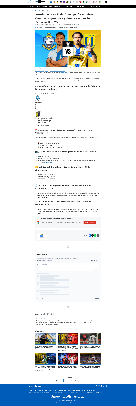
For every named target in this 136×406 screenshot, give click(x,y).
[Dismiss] (98, 222)
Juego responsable (45, 392)
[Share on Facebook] (90, 235)
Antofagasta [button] (58, 381)
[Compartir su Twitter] (47, 314)
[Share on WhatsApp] (95, 235)
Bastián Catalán (40, 319)
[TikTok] (104, 386)
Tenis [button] (50, 6)
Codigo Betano (99, 392)
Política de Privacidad (57, 392)
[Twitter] (99, 386)
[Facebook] (96, 386)
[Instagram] (101, 386)
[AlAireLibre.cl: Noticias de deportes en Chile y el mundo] (34, 386)
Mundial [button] (44, 6)
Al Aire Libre (48, 162)
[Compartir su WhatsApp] (51, 314)
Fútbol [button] (38, 6)
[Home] (37, 2)
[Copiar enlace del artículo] (54, 314)
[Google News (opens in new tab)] (42, 236)
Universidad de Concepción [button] (73, 381)
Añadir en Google (89, 222)
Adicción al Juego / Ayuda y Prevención (75, 392)
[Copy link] (98, 235)
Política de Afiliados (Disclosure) (76, 390)
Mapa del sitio (90, 392)
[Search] (106, 2)
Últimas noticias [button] (80, 6)
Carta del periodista (33, 392)
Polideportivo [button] (58, 6)
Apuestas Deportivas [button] (92, 6)
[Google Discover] (106, 386)
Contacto (30, 390)
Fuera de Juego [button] (69, 6)
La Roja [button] (32, 6)
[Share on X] (92, 235)
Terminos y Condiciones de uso (43, 390)
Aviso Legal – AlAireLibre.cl (60, 390)
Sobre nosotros (91, 390)
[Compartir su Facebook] (44, 314)
